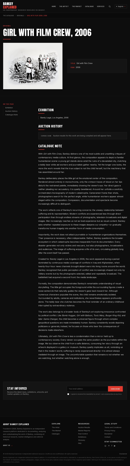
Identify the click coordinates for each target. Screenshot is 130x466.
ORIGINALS (20, 15)
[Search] (109, 6)
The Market (56, 431)
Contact (107, 437)
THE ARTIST (64, 6)
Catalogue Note (11, 115)
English (121, 6)
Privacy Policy (109, 431)
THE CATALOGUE (8, 15)
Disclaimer (108, 434)
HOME (54, 6)
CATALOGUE (89, 6)
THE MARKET (77, 6)
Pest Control (83, 434)
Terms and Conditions (112, 427)
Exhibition (9, 108)
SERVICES (100, 6)
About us (8, 445)
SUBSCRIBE (115, 389)
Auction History (11, 111)
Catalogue (56, 434)
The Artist (55, 427)
